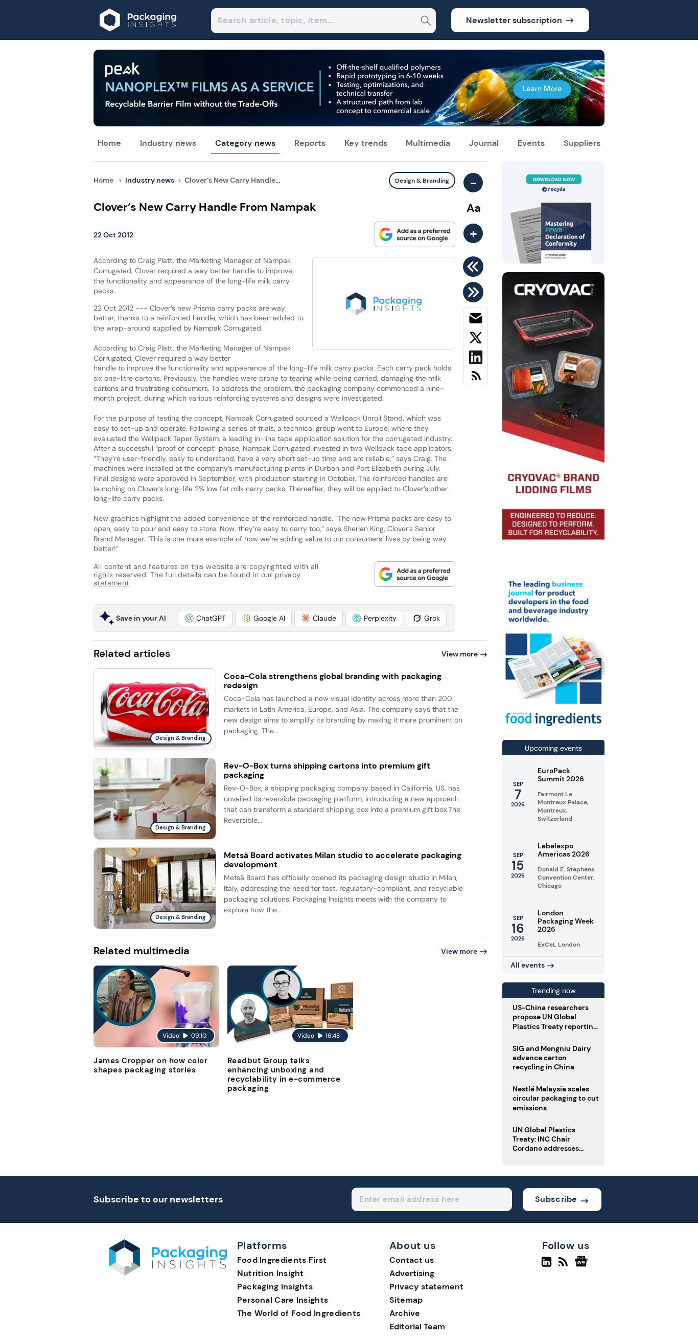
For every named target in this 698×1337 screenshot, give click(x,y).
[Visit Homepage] (138, 37)
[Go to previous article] (475, 266)
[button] (205, 618)
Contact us (411, 1260)
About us (412, 1246)
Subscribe (556, 1199)
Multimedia (428, 143)
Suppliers (582, 143)
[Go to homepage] (168, 1273)
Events (531, 143)
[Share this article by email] (475, 320)
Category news (245, 143)
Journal (484, 143)
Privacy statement (426, 1286)
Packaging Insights (275, 1286)
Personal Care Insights (283, 1300)
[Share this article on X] (475, 339)
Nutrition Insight (270, 1273)
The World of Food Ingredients (299, 1313)
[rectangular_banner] (553, 727)
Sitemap (406, 1300)
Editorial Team (417, 1326)
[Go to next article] (475, 292)
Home (109, 143)
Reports (309, 143)
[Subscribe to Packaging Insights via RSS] (475, 379)
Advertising (411, 1273)
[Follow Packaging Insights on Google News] (582, 1266)
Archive (404, 1313)
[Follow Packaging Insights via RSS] (564, 1266)
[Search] (425, 21)
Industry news (168, 143)
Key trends (365, 143)
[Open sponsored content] (349, 123)
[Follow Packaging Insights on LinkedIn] (546, 1266)
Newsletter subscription (514, 20)
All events (527, 965)
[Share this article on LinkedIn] (475, 359)
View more (459, 654)
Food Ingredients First (282, 1260)
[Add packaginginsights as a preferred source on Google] (415, 234)
